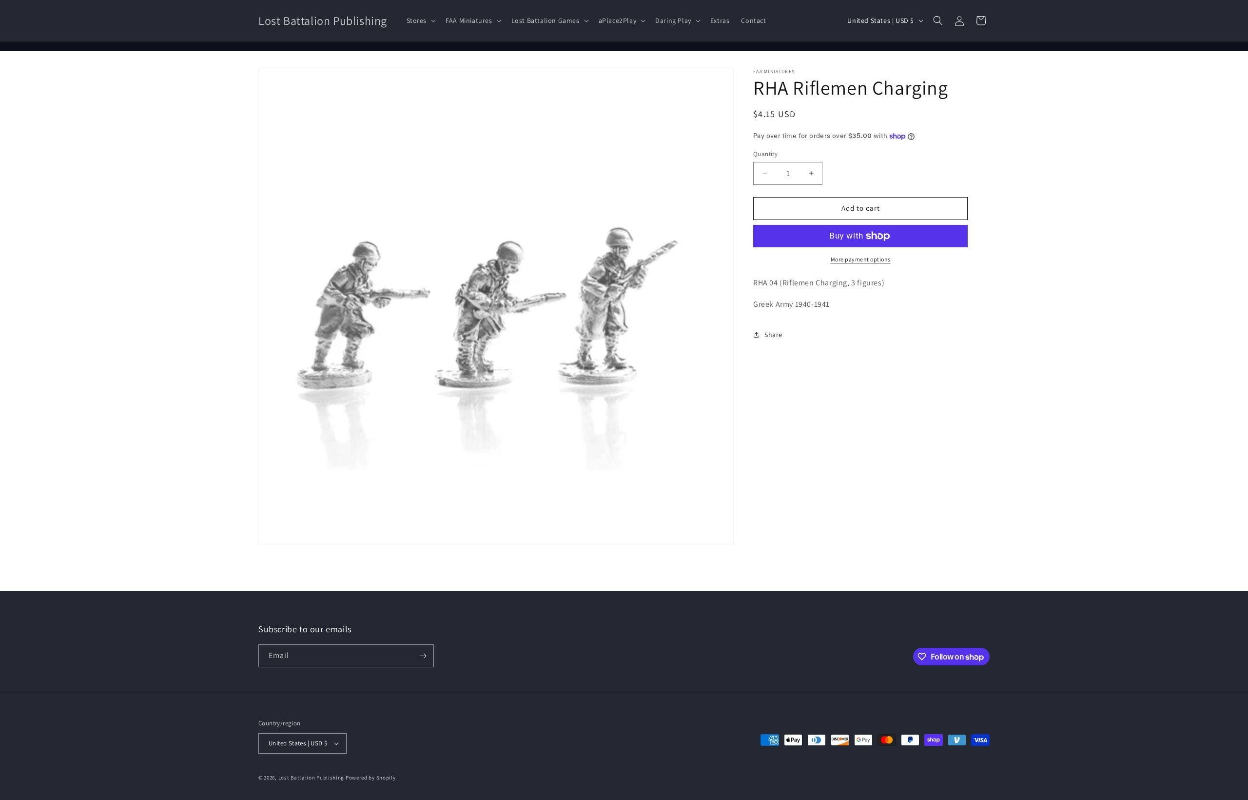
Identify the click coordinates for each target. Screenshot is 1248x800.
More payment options (861, 259)
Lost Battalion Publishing (311, 777)
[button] (420, 20)
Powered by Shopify (371, 777)
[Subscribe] (422, 655)
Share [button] (773, 334)
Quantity (765, 154)
